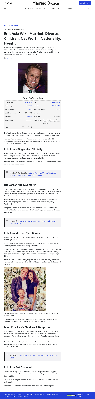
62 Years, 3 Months (55, 102)
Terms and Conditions (9, 394)
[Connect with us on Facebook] (5, 3)
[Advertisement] (19, 14)
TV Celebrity (28, 8)
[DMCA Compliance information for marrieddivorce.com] (71, 395)
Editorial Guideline (39, 394)
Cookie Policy (29, 394)
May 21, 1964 (28, 102)
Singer (53, 8)
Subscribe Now (84, 3)
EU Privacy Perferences (10, 396)
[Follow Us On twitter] (8, 3)
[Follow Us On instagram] (11, 3)
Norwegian (29, 106)
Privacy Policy (20, 394)
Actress (38, 8)
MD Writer (9, 58)
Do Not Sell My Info (23, 396)
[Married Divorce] (45, 3)
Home (6, 26)
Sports (60, 8)
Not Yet (58, 109)
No (59, 113)
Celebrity (69, 8)
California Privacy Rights (52, 394)
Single (30, 109)
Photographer (56, 106)
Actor (46, 8)
